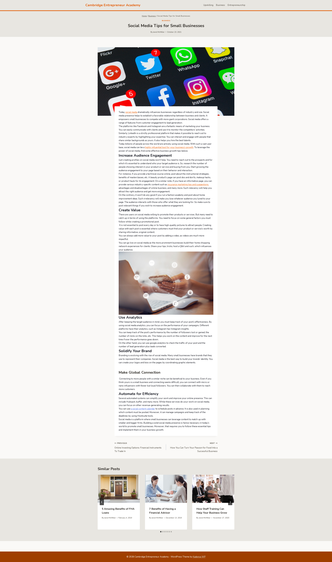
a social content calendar (143, 408)
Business (220, 5)
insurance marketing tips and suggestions (188, 184)
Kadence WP (199, 556)
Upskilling (208, 5)
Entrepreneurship (236, 5)
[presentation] (119, 489)
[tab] (160, 531)
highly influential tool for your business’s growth (169, 147)
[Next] (230, 502)
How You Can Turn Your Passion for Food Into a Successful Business (193, 447)
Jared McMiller (159, 32)
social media (131, 112)
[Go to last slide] (102, 502)
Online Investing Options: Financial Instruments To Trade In (138, 447)
